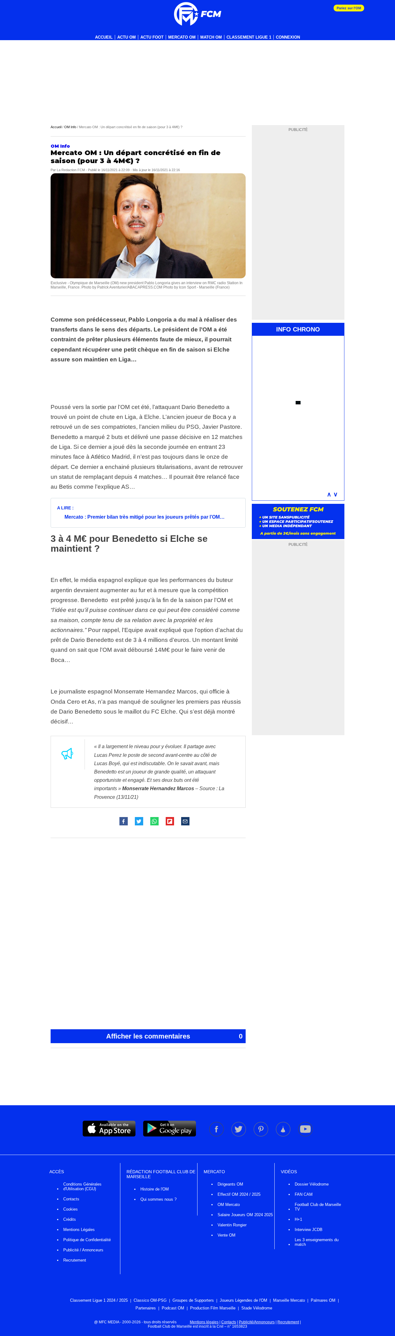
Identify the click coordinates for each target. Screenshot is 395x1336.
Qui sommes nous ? (158, 1199)
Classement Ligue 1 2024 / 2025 (99, 1300)
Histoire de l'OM (154, 1189)
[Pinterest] (261, 1135)
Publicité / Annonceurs (83, 1250)
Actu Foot (152, 37)
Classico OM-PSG (150, 1300)
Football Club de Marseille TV (318, 1207)
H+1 (298, 1219)
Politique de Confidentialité (87, 1239)
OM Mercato (229, 1204)
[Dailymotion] (283, 1135)
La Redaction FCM (71, 170)
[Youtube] (305, 1135)
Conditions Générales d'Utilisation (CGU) (82, 1186)
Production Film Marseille (212, 1308)
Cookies (70, 1209)
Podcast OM (173, 1308)
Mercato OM (182, 37)
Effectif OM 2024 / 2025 (239, 1194)
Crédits (69, 1219)
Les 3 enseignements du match (317, 1242)
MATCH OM (211, 37)
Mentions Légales (79, 1229)
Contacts (71, 1199)
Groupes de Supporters (193, 1300)
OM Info (70, 127)
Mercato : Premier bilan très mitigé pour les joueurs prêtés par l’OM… (144, 517)
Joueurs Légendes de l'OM (243, 1300)
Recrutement (74, 1260)
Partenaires (145, 1308)
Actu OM (126, 37)
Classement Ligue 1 (249, 37)
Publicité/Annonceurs (257, 1322)
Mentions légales (204, 1322)
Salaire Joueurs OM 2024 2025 (245, 1214)
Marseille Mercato (289, 1300)
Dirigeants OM (230, 1184)
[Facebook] (217, 1135)
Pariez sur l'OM (349, 8)
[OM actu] (197, 14)
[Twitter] (239, 1135)
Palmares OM (323, 1300)
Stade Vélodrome (256, 1308)
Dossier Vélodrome (312, 1184)
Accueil (104, 37)
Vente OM (226, 1235)
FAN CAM (304, 1194)
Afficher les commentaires (174, 1036)
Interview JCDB (308, 1229)
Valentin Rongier (232, 1225)
